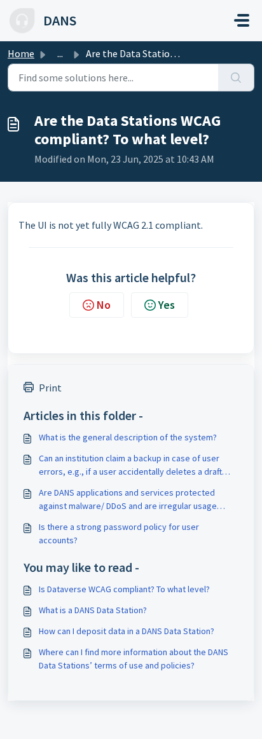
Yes (166, 304)
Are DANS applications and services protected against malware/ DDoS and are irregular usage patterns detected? (128, 500)
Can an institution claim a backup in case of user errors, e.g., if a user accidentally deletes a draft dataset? (130, 465)
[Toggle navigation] (241, 20)
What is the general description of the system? (128, 437)
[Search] (236, 78)
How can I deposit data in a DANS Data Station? (126, 631)
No (104, 304)
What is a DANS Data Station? (93, 610)
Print (50, 387)
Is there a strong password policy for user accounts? (119, 533)
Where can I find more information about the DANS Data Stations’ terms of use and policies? (133, 658)
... (60, 53)
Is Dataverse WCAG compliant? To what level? (124, 589)
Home (21, 53)
